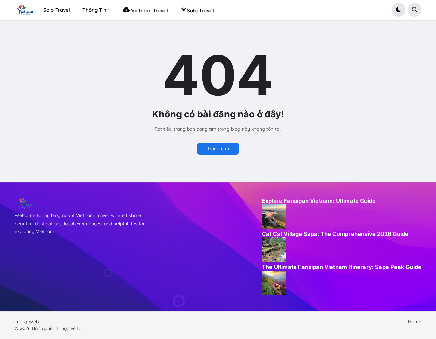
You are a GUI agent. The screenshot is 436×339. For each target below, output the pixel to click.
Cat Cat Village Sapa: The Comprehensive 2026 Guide (335, 233)
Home (414, 322)
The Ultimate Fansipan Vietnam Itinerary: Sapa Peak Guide (341, 266)
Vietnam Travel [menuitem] (149, 10)
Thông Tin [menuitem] (94, 9)
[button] (398, 10)
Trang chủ (218, 149)
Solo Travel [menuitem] (56, 9)
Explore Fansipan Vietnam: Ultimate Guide (319, 200)
